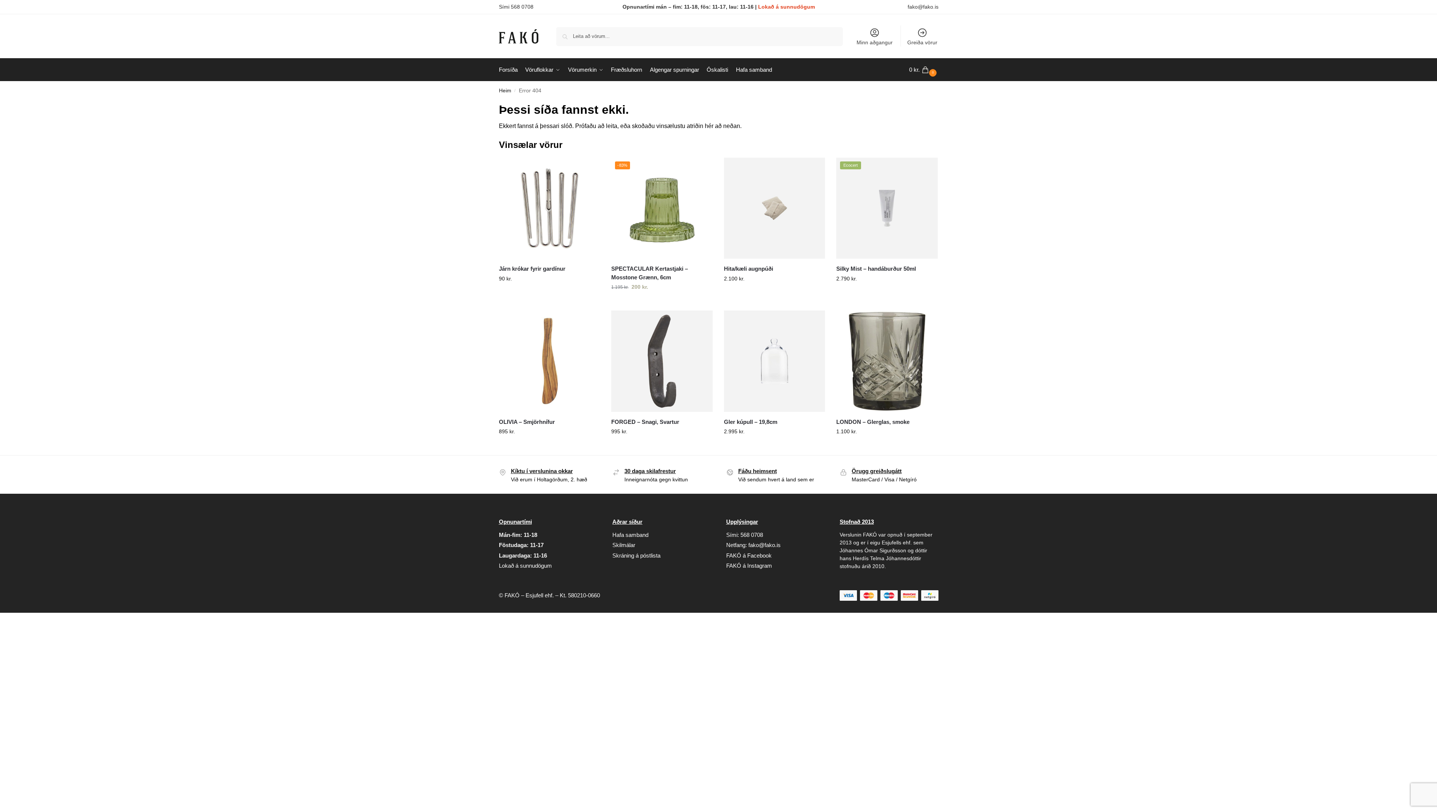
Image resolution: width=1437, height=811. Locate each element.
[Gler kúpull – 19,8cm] (774, 361)
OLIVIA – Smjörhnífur (527, 422)
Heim (505, 90)
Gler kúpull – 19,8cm (750, 422)
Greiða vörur (922, 42)
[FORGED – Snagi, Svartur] (662, 361)
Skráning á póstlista (636, 555)
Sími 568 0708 (516, 7)
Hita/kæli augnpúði (748, 268)
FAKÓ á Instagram (749, 565)
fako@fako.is (923, 7)
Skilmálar (623, 545)
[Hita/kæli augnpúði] (774, 208)
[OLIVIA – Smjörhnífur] (549, 361)
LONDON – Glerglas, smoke (873, 422)
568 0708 (751, 535)
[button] (923, 70)
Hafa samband (630, 535)
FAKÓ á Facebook (749, 555)
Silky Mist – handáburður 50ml (876, 268)
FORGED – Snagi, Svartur (645, 422)
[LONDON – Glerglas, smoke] (887, 361)
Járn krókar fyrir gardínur (532, 268)
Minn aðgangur (875, 42)
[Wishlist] (588, 169)
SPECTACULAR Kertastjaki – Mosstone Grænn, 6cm (649, 272)
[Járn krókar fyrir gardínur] (549, 208)
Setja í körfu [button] (549, 295)
